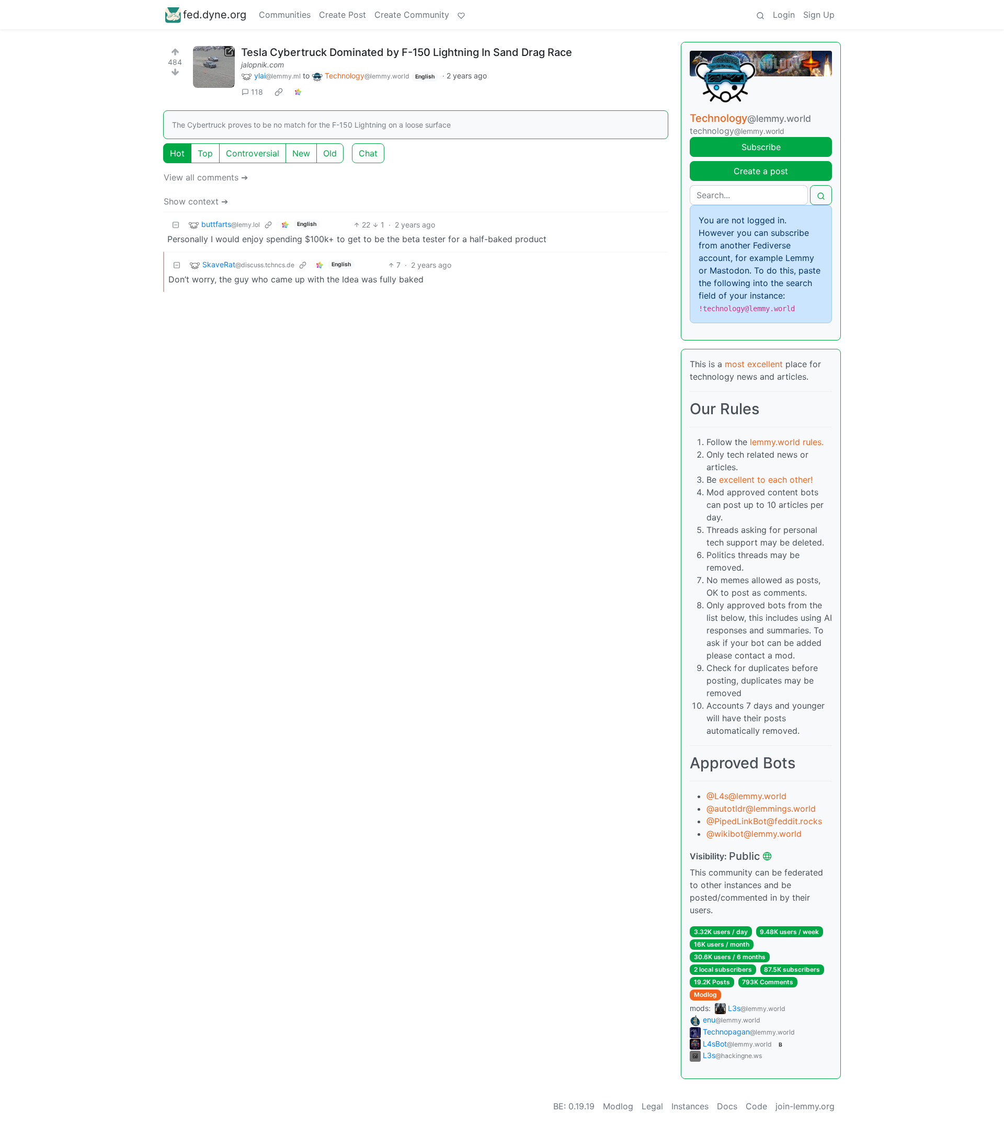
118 (257, 91)
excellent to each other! (766, 479)
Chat (368, 153)
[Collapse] (175, 225)
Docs (727, 1106)
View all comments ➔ (206, 177)
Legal (652, 1106)
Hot (177, 153)
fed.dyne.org (214, 14)
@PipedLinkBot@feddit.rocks (764, 821)
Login (784, 14)
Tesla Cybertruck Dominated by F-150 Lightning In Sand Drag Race (406, 52)
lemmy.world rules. (787, 442)
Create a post (761, 171)
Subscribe (761, 147)
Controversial (252, 153)
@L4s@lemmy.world (746, 796)
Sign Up (819, 14)
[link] (279, 92)
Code (756, 1106)
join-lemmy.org (805, 1106)
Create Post (342, 14)
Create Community (411, 14)
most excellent (754, 364)
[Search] (760, 14)
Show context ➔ (196, 201)
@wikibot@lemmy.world (754, 833)
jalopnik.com (262, 64)
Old (330, 153)
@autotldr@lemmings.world (761, 808)
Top (205, 153)
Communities (285, 14)
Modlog (705, 994)
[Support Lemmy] (461, 14)
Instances (690, 1106)
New (301, 153)
